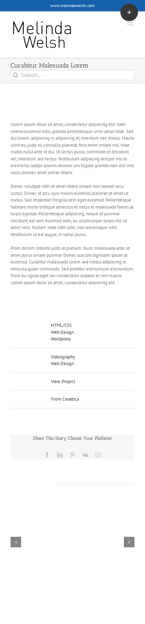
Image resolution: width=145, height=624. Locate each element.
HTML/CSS (61, 325)
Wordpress (61, 339)
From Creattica (65, 399)
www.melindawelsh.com (72, 5)
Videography (63, 357)
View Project (63, 381)
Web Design (62, 332)
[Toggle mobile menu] (130, 22)
